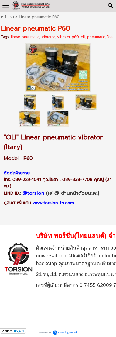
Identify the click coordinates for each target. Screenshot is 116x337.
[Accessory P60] (58, 118)
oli (83, 36)
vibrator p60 (68, 36)
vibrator (48, 36)
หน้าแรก (7, 17)
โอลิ (110, 36)
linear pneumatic (25, 36)
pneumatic (96, 36)
